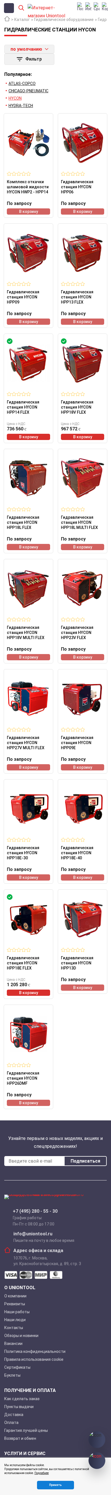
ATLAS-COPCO (22, 83)
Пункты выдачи (19, 1406)
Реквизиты (14, 1304)
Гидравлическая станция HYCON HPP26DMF (23, 1078)
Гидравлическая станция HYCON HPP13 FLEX (77, 297)
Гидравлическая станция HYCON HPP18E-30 (23, 852)
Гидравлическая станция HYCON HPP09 (23, 297)
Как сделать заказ (22, 1398)
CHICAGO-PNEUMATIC (28, 91)
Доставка (13, 1414)
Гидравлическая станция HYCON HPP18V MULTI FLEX (25, 632)
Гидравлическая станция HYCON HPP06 (77, 187)
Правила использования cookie (33, 1359)
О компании (15, 1296)
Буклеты (12, 1375)
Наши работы (17, 1312)
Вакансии (13, 1343)
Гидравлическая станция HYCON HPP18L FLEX (23, 522)
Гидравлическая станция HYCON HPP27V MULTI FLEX (25, 742)
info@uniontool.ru (32, 1234)
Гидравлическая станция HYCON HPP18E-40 (77, 852)
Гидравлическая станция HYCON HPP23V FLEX (77, 632)
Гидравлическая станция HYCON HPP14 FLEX (23, 407)
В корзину (28, 211)
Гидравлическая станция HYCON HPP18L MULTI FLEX (79, 522)
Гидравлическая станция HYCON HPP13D (77, 963)
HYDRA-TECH (21, 105)
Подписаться (85, 1161)
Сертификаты (17, 1367)
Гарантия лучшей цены (26, 1430)
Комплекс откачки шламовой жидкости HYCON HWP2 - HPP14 (28, 187)
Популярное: (18, 74)
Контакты (13, 1327)
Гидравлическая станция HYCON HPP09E (77, 742)
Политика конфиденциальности (34, 1351)
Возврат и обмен (20, 1438)
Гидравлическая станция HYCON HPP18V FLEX (77, 407)
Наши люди (15, 1319)
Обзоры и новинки (21, 1335)
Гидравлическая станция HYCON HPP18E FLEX (23, 963)
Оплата (11, 1422)
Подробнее (41, 1473)
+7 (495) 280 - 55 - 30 (35, 1211)
